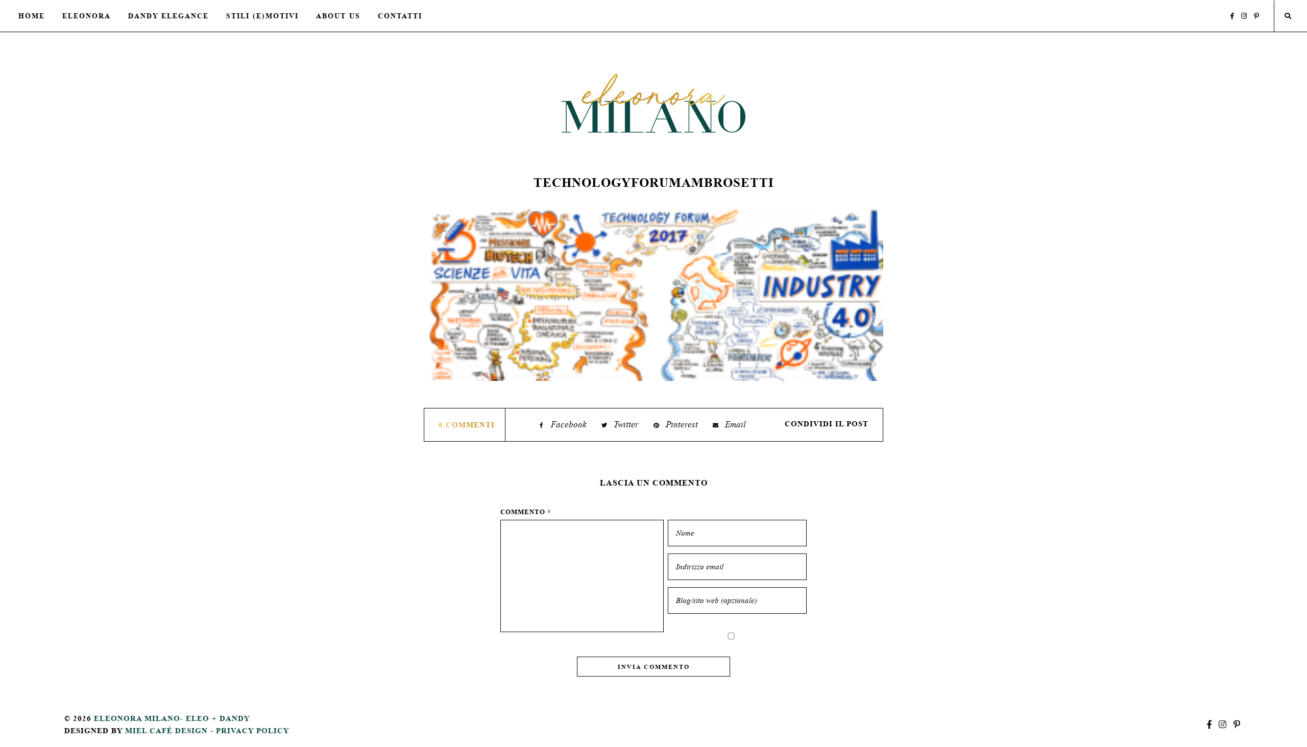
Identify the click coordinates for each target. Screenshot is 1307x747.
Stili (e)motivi (262, 16)
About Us (338, 16)
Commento (525, 512)
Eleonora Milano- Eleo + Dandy (172, 718)
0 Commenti (467, 424)
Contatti (400, 16)
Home (31, 16)
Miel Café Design (166, 730)
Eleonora (86, 16)
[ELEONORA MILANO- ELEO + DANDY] (653, 102)
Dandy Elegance (168, 16)
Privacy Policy (252, 730)
